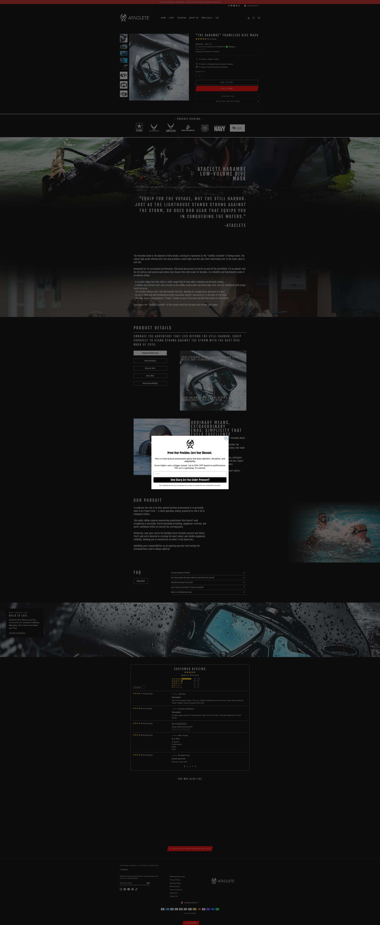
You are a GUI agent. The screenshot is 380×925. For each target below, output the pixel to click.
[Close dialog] (226, 438)
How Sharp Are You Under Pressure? (190, 480)
